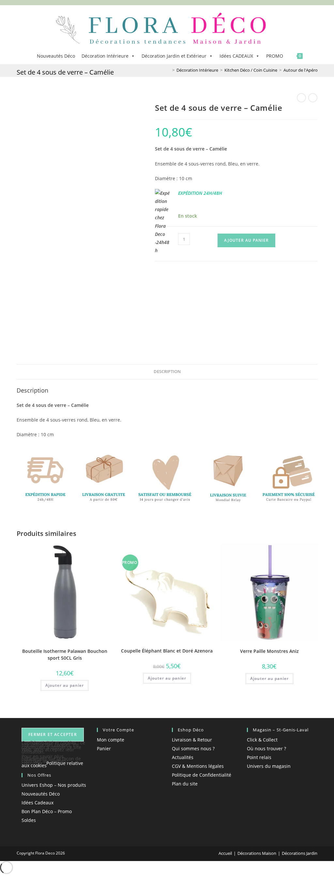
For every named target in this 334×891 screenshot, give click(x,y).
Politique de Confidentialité (201, 775)
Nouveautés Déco (56, 56)
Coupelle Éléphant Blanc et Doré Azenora (167, 651)
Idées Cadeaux (37, 802)
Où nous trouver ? (266, 748)
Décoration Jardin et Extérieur (174, 56)
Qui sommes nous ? (193, 748)
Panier (104, 748)
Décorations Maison (256, 853)
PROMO (274, 56)
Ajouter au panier (246, 240)
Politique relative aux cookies (52, 764)
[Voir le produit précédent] (301, 97)
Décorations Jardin (299, 853)
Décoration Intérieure (105, 56)
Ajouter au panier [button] (64, 685)
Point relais (259, 757)
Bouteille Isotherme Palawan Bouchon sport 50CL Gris (64, 654)
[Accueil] (168, 70)
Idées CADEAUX (236, 56)
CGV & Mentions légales (198, 766)
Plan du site (185, 784)
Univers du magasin (269, 766)
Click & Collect (262, 740)
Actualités (182, 757)
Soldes (29, 820)
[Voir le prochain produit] (312, 97)
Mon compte (110, 740)
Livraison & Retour (192, 740)
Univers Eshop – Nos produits (54, 785)
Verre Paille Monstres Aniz (269, 651)
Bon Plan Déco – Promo (47, 811)
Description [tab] (167, 371)
